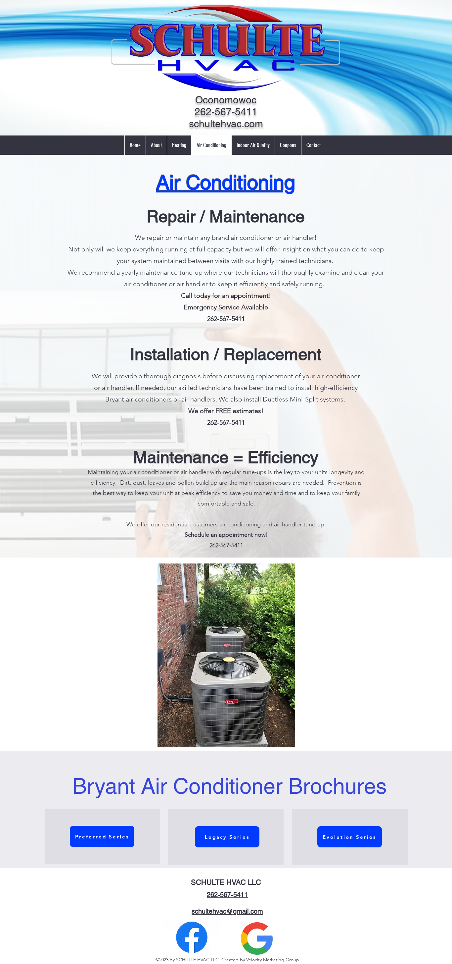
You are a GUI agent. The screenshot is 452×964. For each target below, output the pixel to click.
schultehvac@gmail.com (227, 911)
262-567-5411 (227, 895)
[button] (221, 655)
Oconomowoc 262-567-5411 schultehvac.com (226, 112)
